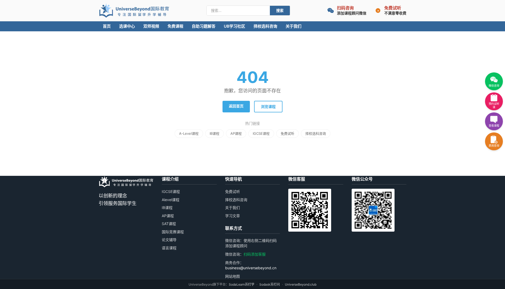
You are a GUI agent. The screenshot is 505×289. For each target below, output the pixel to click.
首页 (107, 26)
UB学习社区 (234, 26)
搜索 (280, 10)
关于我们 (293, 26)
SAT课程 (169, 223)
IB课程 (214, 133)
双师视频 (151, 26)
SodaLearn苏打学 (241, 284)
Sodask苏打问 (269, 284)
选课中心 (127, 26)
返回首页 (236, 106)
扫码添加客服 (255, 254)
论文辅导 (169, 239)
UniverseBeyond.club (300, 284)
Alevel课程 (170, 199)
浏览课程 (268, 106)
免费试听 (287, 133)
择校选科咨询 (265, 26)
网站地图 (232, 276)
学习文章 (232, 215)
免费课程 (175, 26)
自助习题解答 (203, 26)
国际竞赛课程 (173, 232)
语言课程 (169, 248)
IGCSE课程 (261, 133)
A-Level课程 (189, 133)
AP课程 (236, 133)
